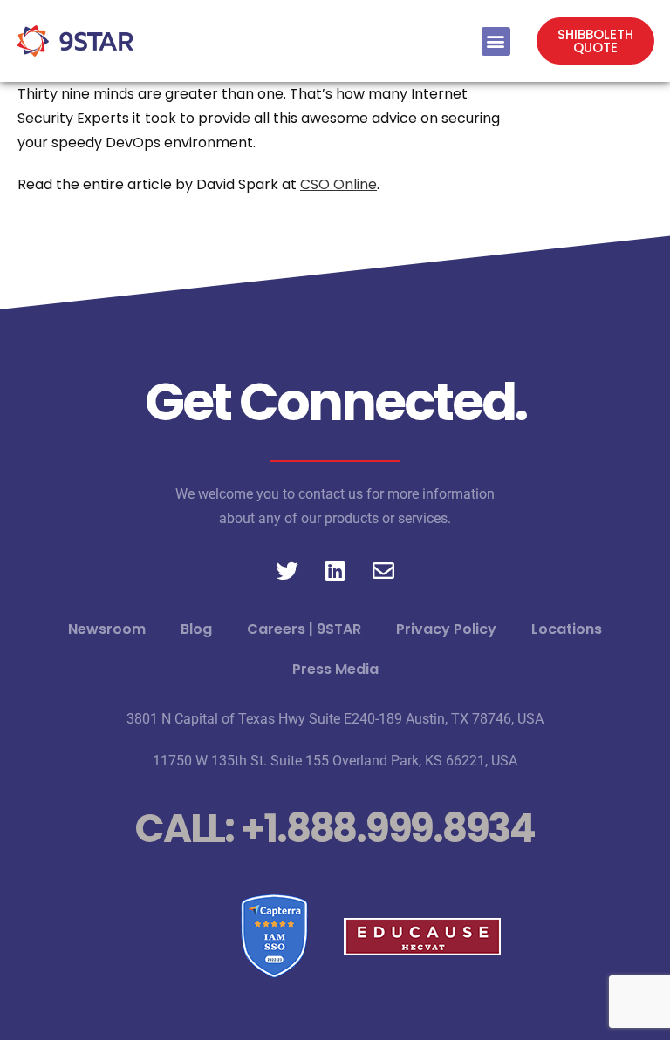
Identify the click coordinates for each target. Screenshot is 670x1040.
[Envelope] (383, 570)
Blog (196, 629)
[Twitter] (287, 570)
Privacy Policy (446, 629)
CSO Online (338, 184)
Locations (566, 629)
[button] (496, 41)
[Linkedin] (335, 570)
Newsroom (107, 629)
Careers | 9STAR (304, 629)
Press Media (335, 669)
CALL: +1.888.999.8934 (335, 828)
